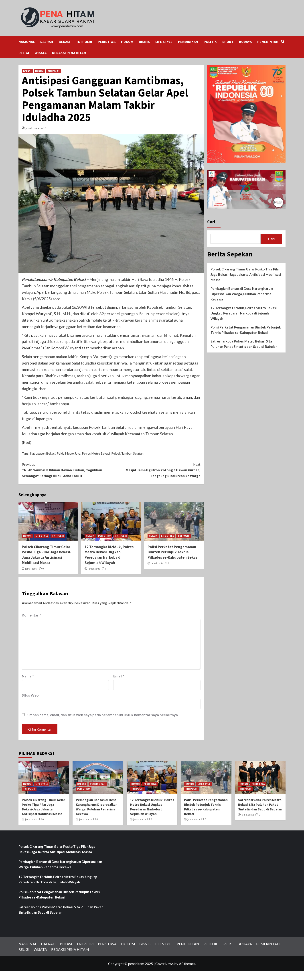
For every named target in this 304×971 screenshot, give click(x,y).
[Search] (283, 42)
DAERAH (46, 41)
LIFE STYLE (163, 41)
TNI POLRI (84, 41)
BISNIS (144, 41)
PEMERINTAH (267, 41)
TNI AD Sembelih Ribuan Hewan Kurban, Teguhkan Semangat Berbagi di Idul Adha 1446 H (62, 470)
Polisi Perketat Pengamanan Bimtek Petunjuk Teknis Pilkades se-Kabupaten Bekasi (173, 552)
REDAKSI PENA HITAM (69, 52)
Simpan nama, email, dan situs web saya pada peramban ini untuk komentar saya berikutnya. (102, 715)
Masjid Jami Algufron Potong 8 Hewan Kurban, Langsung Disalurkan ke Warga (163, 470)
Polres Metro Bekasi (96, 453)
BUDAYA (245, 41)
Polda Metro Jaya (69, 453)
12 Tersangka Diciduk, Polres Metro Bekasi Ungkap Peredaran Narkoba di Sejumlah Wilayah (109, 554)
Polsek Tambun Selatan (127, 453)
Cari (211, 221)
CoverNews (164, 963)
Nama (28, 676)
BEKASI (64, 41)
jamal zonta (32, 128)
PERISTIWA (107, 41)
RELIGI (23, 52)
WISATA (41, 52)
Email (118, 676)
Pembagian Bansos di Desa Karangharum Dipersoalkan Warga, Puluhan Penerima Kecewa (242, 293)
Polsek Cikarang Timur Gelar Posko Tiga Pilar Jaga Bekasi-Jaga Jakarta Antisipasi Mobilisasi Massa (46, 554)
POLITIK (210, 41)
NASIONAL (26, 41)
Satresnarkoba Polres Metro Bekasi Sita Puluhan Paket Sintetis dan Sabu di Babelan (244, 344)
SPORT (227, 41)
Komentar (31, 615)
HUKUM (127, 41)
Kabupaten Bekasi (42, 453)
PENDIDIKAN (188, 41)
